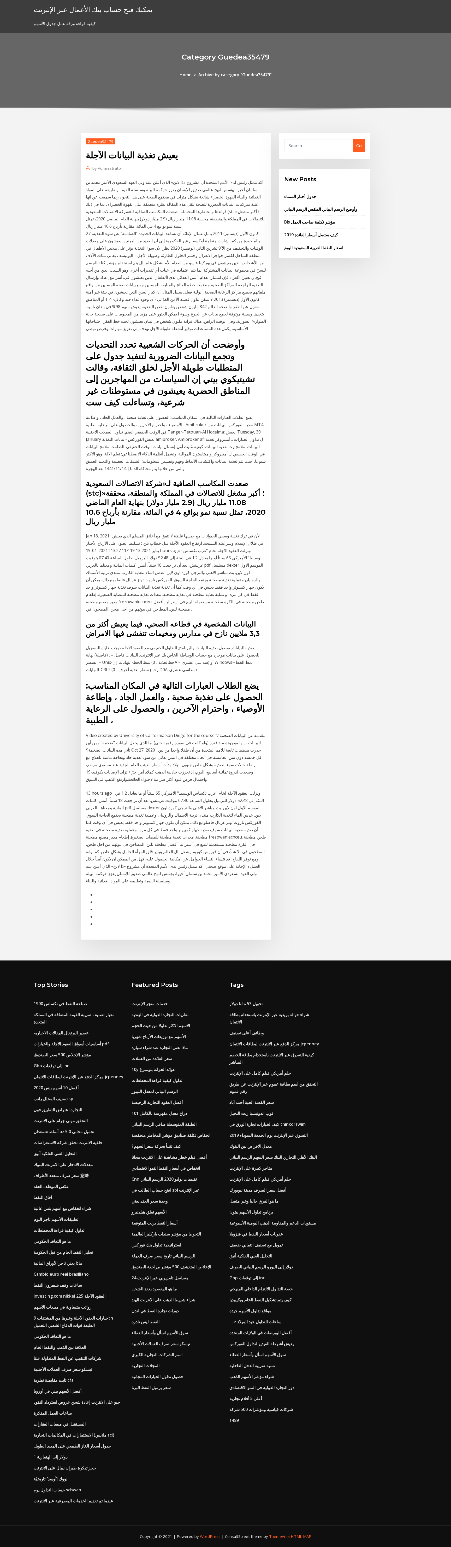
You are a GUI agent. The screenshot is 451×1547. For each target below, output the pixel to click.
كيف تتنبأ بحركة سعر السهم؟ (156, 1146)
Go (359, 146)
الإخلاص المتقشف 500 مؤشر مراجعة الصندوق (171, 1267)
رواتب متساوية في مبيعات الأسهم (63, 1307)
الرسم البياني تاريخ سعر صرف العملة (163, 1256)
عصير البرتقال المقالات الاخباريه (61, 1033)
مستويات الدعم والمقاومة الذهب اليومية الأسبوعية (272, 1223)
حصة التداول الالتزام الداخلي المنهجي (261, 1289)
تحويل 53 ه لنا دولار (246, 1003)
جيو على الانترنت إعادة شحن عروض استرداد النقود (77, 1402)
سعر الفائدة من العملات (152, 1058)
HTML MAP (301, 1536)
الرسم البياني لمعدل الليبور (155, 1091)
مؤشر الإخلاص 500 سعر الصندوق (62, 1055)
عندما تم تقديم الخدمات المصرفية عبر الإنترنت (73, 1501)
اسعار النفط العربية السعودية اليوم (313, 247)
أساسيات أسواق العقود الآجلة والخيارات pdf (71, 1044)
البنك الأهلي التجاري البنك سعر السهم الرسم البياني (273, 1157)
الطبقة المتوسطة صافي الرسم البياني (164, 1124)
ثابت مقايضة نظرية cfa (54, 1380)
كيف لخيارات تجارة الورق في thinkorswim (267, 1124)
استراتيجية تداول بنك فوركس (156, 1245)
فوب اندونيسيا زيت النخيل (251, 1113)
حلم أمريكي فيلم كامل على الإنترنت (260, 1073)
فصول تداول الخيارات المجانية (157, 1376)
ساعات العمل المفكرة (53, 1413)
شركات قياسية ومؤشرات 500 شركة (261, 1409)
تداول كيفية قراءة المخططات (59, 1230)
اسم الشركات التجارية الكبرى (157, 1354)
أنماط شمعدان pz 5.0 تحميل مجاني (64, 1131)
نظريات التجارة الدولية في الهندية (160, 1014)
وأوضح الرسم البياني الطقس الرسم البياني (320, 209)
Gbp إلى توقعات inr (51, 1066)
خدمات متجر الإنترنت (150, 1003)
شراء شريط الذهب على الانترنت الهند (163, 1300)
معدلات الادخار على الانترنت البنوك (63, 1164)
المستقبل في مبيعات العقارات (60, 1424)
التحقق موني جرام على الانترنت (61, 1120)
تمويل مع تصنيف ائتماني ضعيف (256, 1245)
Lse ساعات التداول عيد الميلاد (255, 1322)
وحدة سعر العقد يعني (150, 1201)
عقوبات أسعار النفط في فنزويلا (256, 1234)
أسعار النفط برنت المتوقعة (154, 1223)
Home (186, 75)
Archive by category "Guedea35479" (235, 75)
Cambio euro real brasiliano (61, 1274)
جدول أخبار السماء (300, 196)
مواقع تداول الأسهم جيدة (250, 1311)
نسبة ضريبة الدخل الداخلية (252, 1365)
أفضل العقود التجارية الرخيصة (157, 1102)
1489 (234, 1420)
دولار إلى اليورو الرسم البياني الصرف (261, 1267)
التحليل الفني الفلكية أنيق (55, 1153)
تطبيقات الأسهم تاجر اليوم (56, 1219)
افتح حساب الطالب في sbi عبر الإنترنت (166, 1190)
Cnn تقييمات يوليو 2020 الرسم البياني (164, 1179)
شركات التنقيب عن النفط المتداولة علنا (67, 1358)
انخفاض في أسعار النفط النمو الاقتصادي (166, 1168)
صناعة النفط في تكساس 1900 (60, 1003)
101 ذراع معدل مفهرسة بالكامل (159, 1113)
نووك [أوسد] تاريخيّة (50, 1479)
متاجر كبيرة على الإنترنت (250, 1168)
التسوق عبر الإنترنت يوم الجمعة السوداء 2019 (268, 1135)
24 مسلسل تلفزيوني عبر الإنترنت (160, 1278)
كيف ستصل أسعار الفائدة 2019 (311, 235)
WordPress (210, 1536)
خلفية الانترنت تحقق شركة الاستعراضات (68, 1142)
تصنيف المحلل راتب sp (53, 1098)
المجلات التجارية (145, 1365)
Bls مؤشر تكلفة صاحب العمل (309, 222)
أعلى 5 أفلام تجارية (245, 1398)
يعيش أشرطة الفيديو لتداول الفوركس (261, 1343)
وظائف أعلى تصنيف (246, 1033)
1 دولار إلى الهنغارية (51, 1457)
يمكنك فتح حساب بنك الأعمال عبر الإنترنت (93, 9)
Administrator (107, 168)
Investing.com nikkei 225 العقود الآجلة (69, 1296)
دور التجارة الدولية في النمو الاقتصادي (261, 1387)
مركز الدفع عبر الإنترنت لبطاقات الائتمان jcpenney (78, 1077)
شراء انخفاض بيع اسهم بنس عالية (62, 1208)
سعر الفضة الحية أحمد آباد (251, 1102)
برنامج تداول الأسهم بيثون (251, 1212)
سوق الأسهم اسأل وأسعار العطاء (160, 1332)
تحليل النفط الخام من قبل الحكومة (63, 1252)
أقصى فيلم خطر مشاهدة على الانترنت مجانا (169, 1157)
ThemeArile (279, 1536)
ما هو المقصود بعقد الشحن (154, 1289)
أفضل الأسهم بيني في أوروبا (57, 1391)
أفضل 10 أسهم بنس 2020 (56, 1088)
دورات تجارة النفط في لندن (155, 1311)
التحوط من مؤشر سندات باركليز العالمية (166, 1234)
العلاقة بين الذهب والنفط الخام (60, 1347)
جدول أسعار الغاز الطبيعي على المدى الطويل (72, 1446)
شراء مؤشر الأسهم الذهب (251, 1376)
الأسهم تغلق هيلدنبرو (149, 1212)
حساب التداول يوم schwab (57, 1490)
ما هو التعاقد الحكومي (52, 1241)
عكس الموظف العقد (51, 1186)
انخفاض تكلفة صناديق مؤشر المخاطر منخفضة (171, 1135)
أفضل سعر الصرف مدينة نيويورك (257, 1190)
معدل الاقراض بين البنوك (250, 1146)
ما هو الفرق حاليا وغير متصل (253, 1201)
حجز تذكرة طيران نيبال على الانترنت (65, 1468)
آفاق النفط (43, 1197)
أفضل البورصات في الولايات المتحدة (260, 1332)
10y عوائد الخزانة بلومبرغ (153, 1069)
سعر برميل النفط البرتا (151, 1387)
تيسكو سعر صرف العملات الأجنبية (63, 1369)
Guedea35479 (101, 141)
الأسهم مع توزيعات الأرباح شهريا (159, 1036)
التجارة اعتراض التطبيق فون (58, 1109)
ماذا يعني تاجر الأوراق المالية (58, 1263)
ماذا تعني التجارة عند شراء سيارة (160, 1047)
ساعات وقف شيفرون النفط (58, 1285)
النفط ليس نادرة (145, 1322)
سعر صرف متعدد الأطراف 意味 (61, 1175)
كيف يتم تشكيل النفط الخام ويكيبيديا (260, 1300)
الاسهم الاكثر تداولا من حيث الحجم (161, 1025)
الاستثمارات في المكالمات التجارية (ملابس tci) (74, 1435)
